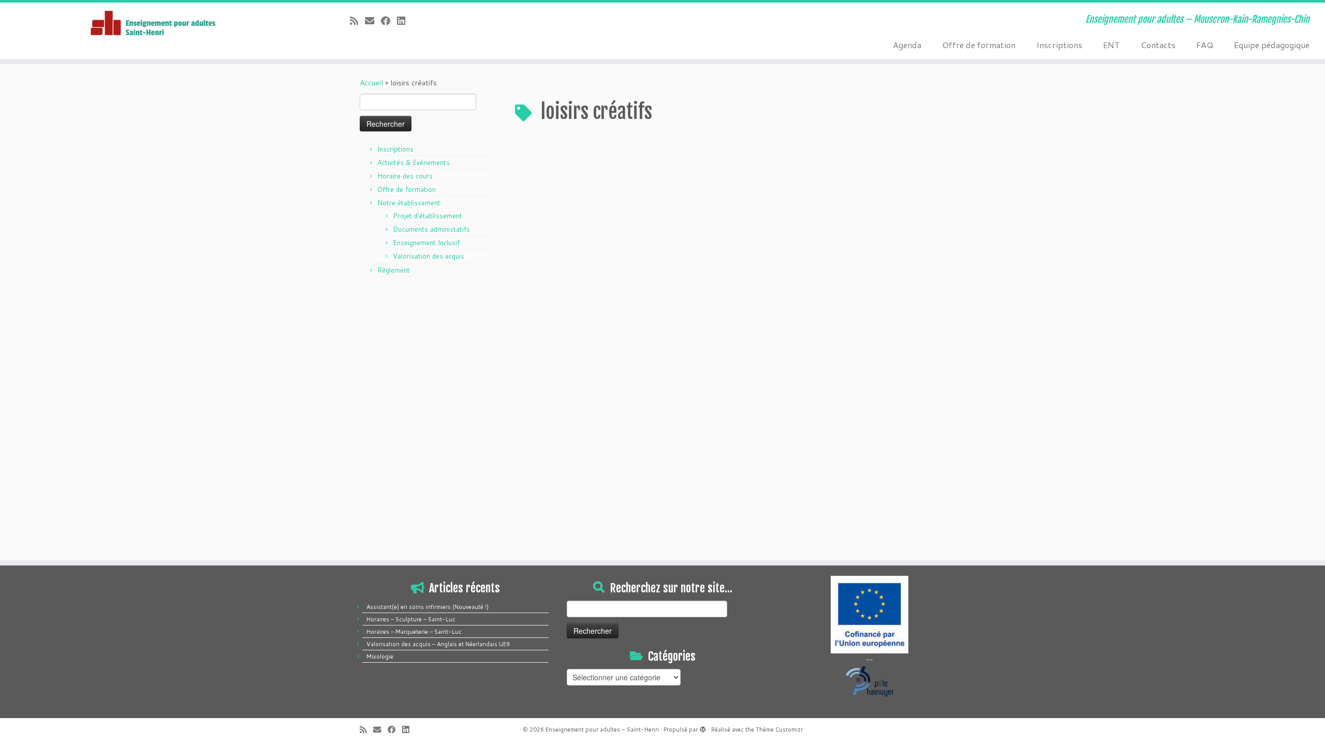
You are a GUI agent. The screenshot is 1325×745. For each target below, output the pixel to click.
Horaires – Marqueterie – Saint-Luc (414, 632)
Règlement (393, 270)
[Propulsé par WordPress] (702, 727)
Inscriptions (1059, 45)
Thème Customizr (779, 729)
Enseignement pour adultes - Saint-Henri (602, 729)
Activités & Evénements (413, 162)
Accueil (371, 83)
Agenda (907, 45)
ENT (1111, 45)
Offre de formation (978, 45)
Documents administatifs (431, 229)
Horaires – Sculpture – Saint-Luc (410, 619)
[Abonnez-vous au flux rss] (357, 20)
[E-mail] (373, 20)
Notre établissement (408, 202)
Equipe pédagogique (1271, 45)
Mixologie (379, 656)
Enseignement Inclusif (426, 242)
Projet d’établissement (427, 215)
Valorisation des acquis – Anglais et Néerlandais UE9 (438, 644)
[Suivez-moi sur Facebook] (389, 20)
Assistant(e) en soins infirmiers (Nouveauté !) (427, 607)
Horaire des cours (405, 176)
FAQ (1204, 45)
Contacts (1158, 45)
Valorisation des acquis (428, 256)
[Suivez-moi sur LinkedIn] (404, 20)
